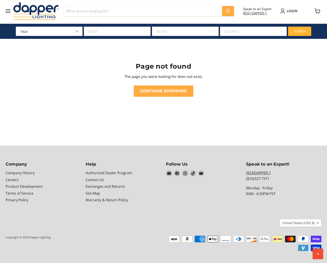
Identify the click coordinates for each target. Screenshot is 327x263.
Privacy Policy (17, 200)
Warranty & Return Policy (107, 200)
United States (298, 223)
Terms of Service (19, 193)
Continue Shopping (163, 90)
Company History (20, 172)
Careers (12, 179)
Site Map (93, 193)
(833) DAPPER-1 (255, 13)
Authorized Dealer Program (109, 172)
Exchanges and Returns (105, 186)
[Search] (228, 11)
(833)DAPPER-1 (258, 172)
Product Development (24, 186)
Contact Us (95, 179)
